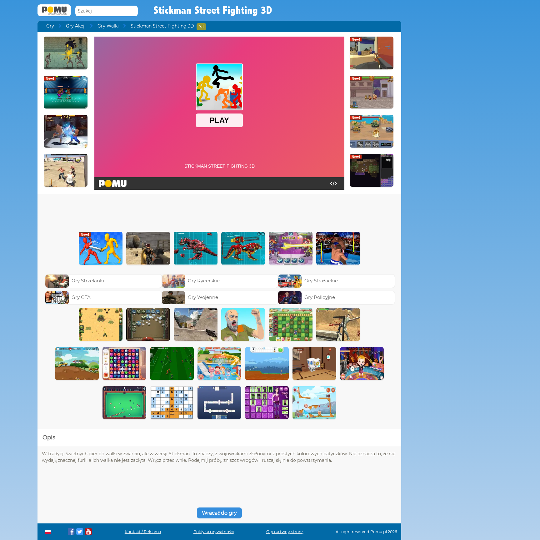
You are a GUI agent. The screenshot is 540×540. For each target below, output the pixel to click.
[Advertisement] (219, 211)
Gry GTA (81, 297)
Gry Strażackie (321, 281)
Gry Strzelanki (88, 281)
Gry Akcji (76, 26)
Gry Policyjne (319, 297)
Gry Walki (108, 26)
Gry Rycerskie (204, 281)
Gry (50, 26)
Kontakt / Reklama (143, 531)
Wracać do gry (219, 513)
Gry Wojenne (203, 297)
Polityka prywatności (213, 531)
